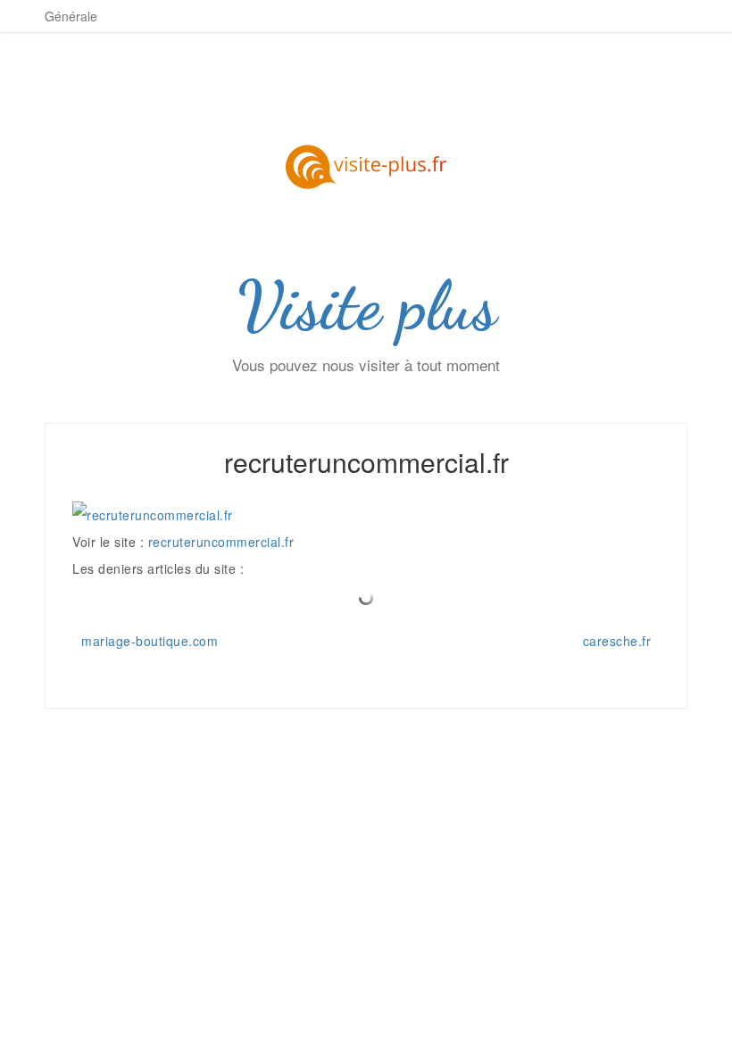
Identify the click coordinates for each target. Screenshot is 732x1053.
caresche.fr (617, 641)
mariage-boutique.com (149, 641)
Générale (71, 16)
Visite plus (366, 306)
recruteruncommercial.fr (221, 542)
